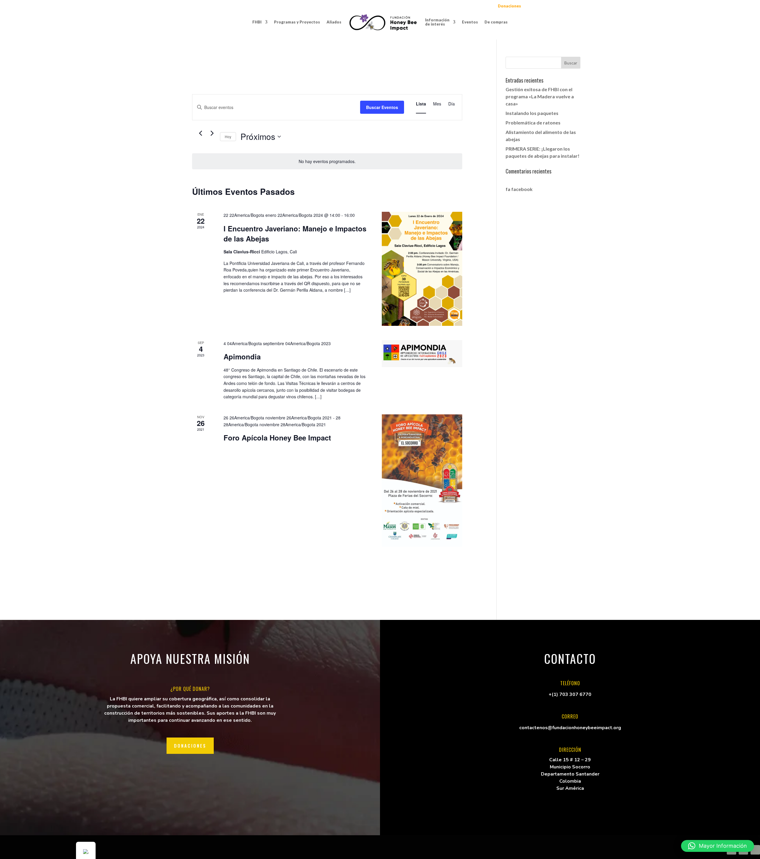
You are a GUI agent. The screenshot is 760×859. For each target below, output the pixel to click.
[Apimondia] (422, 353)
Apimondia (242, 356)
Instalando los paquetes (532, 113)
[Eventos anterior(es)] (200, 133)
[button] (717, 846)
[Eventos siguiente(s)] (212, 133)
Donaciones (190, 745)
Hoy (228, 136)
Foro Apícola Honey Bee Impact (277, 437)
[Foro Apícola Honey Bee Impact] (422, 480)
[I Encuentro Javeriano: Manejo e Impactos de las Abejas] (422, 269)
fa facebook (519, 189)
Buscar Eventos (382, 107)
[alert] (327, 161)
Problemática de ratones (533, 122)
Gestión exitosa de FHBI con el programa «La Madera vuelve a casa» (540, 96)
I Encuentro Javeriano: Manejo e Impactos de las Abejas (295, 233)
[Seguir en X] (755, 850)
